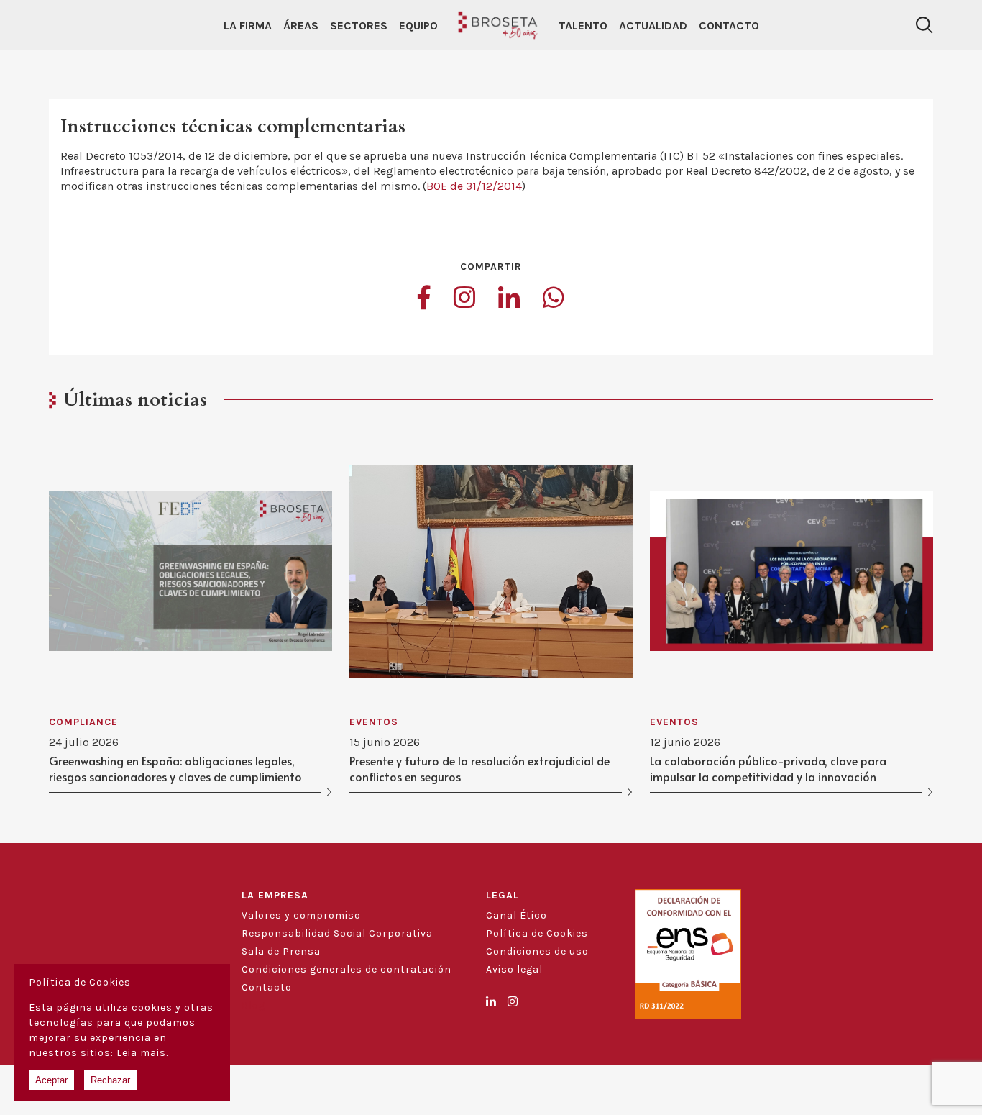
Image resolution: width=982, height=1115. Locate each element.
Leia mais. (142, 1053)
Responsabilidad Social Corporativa (337, 933)
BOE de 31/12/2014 (474, 186)
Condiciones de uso (537, 951)
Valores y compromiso (301, 915)
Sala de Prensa (281, 951)
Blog (253, 1005)
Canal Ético (516, 915)
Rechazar (110, 1080)
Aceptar (51, 1080)
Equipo (418, 25)
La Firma (248, 25)
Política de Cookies (537, 933)
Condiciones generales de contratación (346, 969)
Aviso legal (514, 969)
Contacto (729, 25)
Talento (583, 25)
